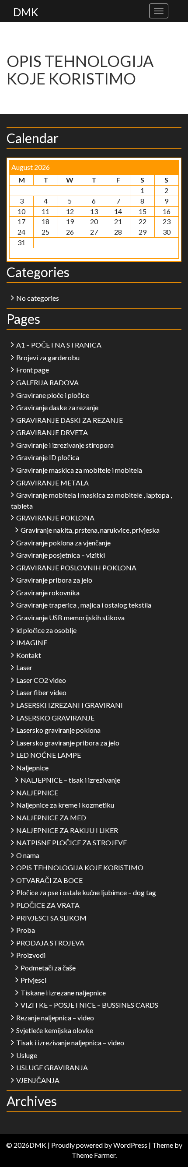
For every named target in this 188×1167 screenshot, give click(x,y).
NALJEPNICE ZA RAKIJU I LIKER (67, 830)
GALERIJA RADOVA (47, 382)
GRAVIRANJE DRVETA (52, 432)
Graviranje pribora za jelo (54, 580)
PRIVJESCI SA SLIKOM (51, 918)
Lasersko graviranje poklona (58, 730)
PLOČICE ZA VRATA (48, 905)
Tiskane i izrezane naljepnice (63, 992)
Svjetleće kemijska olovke (54, 1030)
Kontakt (28, 655)
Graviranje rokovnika (48, 592)
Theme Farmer (93, 1155)
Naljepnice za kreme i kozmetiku (65, 805)
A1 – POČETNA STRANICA (58, 345)
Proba (25, 930)
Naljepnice (32, 767)
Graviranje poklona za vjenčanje (63, 542)
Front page (32, 370)
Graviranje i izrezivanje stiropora (65, 445)
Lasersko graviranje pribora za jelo (67, 742)
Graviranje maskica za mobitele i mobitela (79, 470)
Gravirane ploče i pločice (52, 395)
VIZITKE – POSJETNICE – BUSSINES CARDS (89, 1005)
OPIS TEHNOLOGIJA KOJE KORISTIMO (79, 867)
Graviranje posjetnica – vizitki (60, 555)
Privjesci (33, 980)
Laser (24, 667)
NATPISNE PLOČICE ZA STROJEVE (71, 842)
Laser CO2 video (41, 680)
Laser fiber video (41, 692)
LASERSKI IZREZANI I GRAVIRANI (69, 705)
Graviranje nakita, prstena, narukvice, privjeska (90, 530)
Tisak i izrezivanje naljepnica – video (70, 1042)
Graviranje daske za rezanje (57, 407)
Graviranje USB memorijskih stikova (70, 617)
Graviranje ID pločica (47, 457)
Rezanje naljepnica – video (55, 1017)
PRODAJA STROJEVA (50, 943)
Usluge (26, 1055)
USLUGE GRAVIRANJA (52, 1067)
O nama (27, 855)
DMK (25, 11)
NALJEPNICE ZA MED (51, 817)
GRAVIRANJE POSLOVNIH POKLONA (76, 567)
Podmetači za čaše (48, 967)
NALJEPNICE (37, 792)
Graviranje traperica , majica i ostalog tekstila (83, 605)
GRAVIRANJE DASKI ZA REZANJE (69, 420)
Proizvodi (30, 955)
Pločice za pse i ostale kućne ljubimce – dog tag (86, 892)
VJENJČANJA (37, 1080)
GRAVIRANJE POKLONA (55, 517)
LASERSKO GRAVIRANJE (55, 718)
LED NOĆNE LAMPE (48, 755)
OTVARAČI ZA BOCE (49, 880)
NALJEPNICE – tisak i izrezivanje (70, 780)
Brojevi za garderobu (48, 357)
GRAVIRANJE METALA (52, 482)
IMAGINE (31, 642)
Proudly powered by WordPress (99, 1145)
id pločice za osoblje (46, 630)
